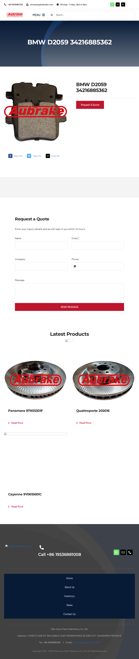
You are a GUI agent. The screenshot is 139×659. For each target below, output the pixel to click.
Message (19, 280)
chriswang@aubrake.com (86, 642)
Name (18, 238)
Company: (20, 259)
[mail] (118, 4)
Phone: (75, 259)
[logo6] (15, 12)
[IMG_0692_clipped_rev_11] (35, 111)
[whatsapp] (112, 4)
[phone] (123, 4)
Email (75, 238)
